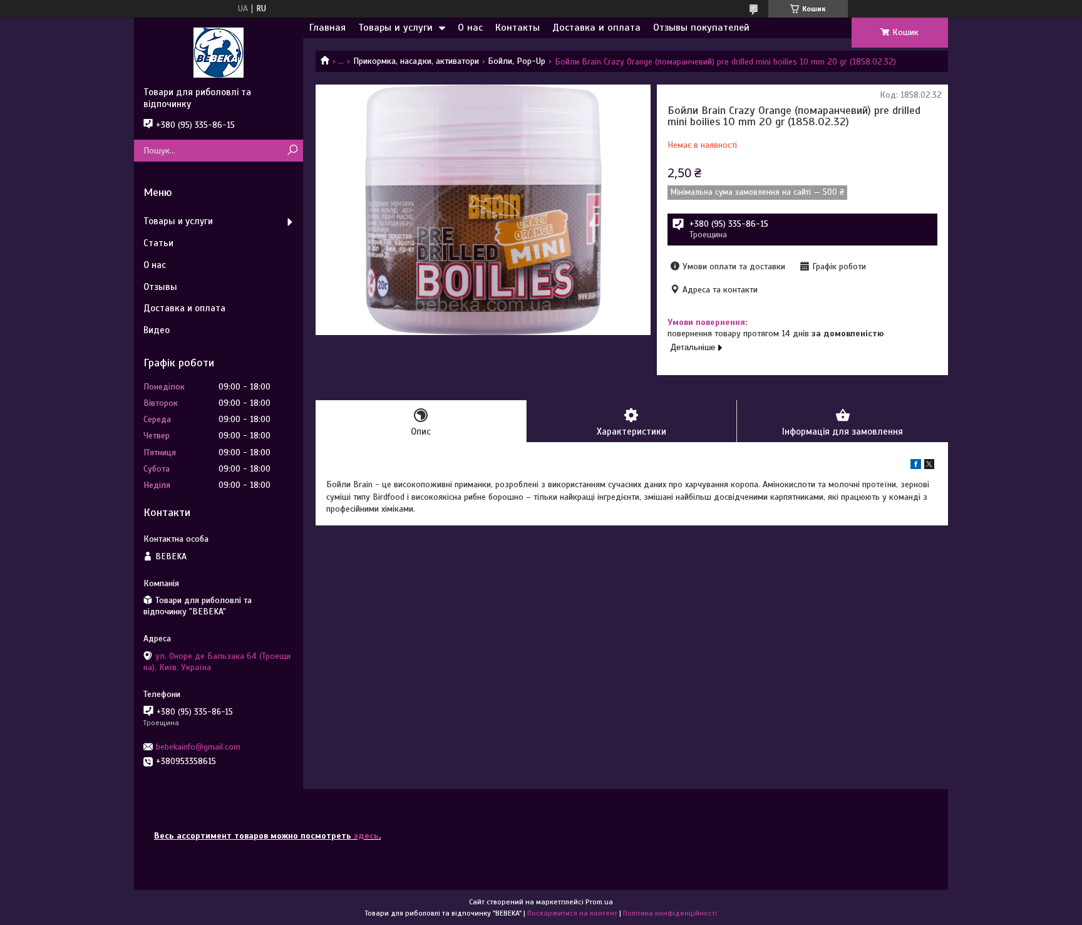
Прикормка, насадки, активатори (416, 61)
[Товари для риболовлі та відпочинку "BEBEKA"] (218, 52)
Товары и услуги (395, 27)
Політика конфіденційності (670, 913)
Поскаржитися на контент (572, 913)
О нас (470, 27)
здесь (366, 835)
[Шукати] (292, 151)
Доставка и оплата (596, 27)
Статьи (158, 243)
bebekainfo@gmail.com (198, 747)
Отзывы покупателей (701, 27)
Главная (327, 27)
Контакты (517, 27)
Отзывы (160, 286)
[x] (929, 466)
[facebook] (915, 466)
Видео (156, 330)
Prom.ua (599, 901)
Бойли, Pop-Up (516, 61)
